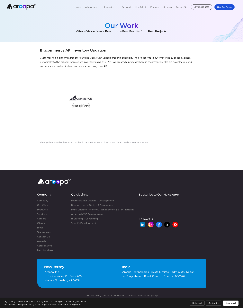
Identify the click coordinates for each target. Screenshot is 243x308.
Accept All (231, 303)
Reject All (197, 303)
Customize (213, 303)
